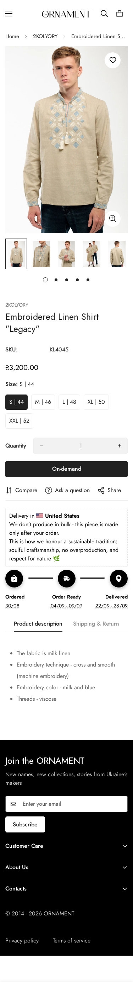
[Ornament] (66, 13)
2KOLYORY (45, 36)
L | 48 (71, 404)
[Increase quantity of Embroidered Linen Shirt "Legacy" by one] (119, 446)
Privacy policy (22, 940)
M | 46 (45, 404)
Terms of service (71, 940)
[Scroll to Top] (120, 944)
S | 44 (18, 404)
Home (12, 36)
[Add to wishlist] (113, 60)
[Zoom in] (113, 219)
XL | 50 (98, 404)
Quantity (15, 446)
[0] (119, 13)
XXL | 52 (21, 423)
